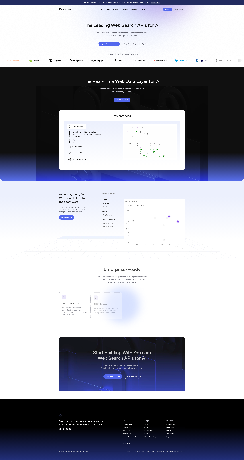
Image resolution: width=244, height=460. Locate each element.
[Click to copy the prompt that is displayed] (133, 44)
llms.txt (85, 451)
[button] (102, 9)
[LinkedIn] (60, 429)
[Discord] (67, 429)
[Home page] (65, 9)
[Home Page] (60, 415)
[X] (63, 429)
